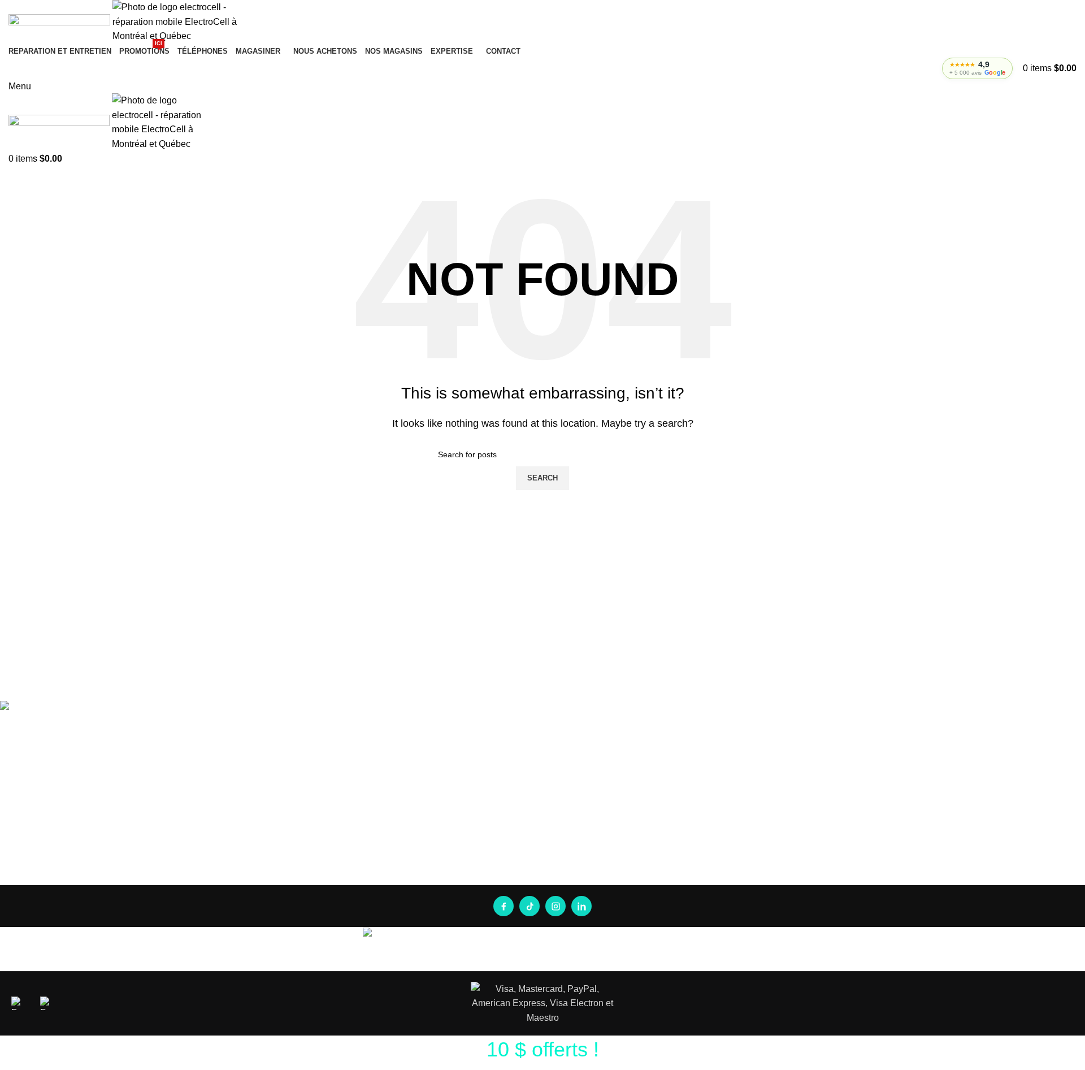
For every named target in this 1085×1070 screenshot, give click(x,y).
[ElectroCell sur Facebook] (503, 906)
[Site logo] (60, 21)
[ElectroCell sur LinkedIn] (581, 906)
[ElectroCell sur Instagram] (555, 906)
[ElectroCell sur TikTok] (529, 906)
